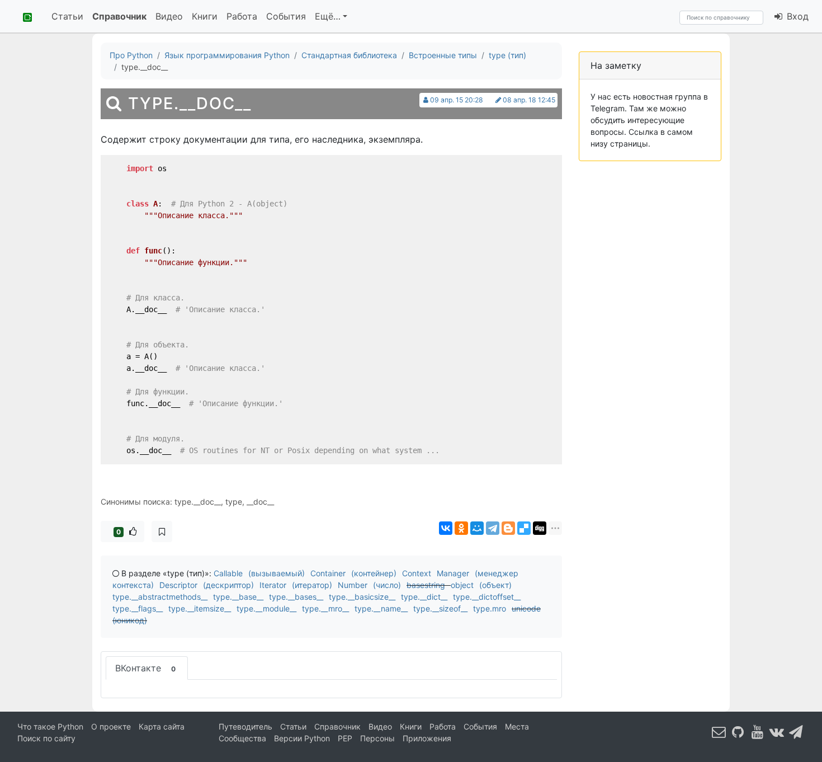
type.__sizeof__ (440, 608)
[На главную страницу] (23, 16)
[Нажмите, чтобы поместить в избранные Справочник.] (162, 531)
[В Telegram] (796, 731)
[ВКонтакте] (445, 528)
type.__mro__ (325, 608)
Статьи (67, 16)
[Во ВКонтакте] (777, 731)
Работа (241, 16)
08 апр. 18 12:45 (529, 100)
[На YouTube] (758, 731)
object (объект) (481, 585)
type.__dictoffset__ (487, 596)
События (286, 16)
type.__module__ (266, 608)
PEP (345, 738)
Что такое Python (50, 726)
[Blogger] (508, 528)
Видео (169, 16)
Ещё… (328, 16)
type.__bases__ (296, 596)
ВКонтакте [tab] (145, 668)
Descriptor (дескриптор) (206, 585)
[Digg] (539, 528)
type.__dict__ (424, 596)
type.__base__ (238, 596)
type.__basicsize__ (362, 596)
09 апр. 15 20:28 (456, 100)
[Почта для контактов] (719, 731)
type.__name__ (381, 608)
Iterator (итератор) (295, 585)
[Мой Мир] (477, 528)
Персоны (377, 738)
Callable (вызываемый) (259, 573)
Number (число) (369, 585)
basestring (426, 585)
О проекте (111, 726)
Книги (205, 16)
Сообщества (242, 738)
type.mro (489, 608)
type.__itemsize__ (199, 608)
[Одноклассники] (461, 528)
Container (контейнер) (353, 573)
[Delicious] (524, 528)
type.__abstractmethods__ (159, 596)
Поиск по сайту (46, 738)
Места (517, 726)
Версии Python (302, 738)
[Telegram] (492, 528)
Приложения (427, 738)
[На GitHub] (738, 731)
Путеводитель (245, 726)
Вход (796, 16)
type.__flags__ (137, 608)
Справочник (119, 16)
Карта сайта (162, 726)
